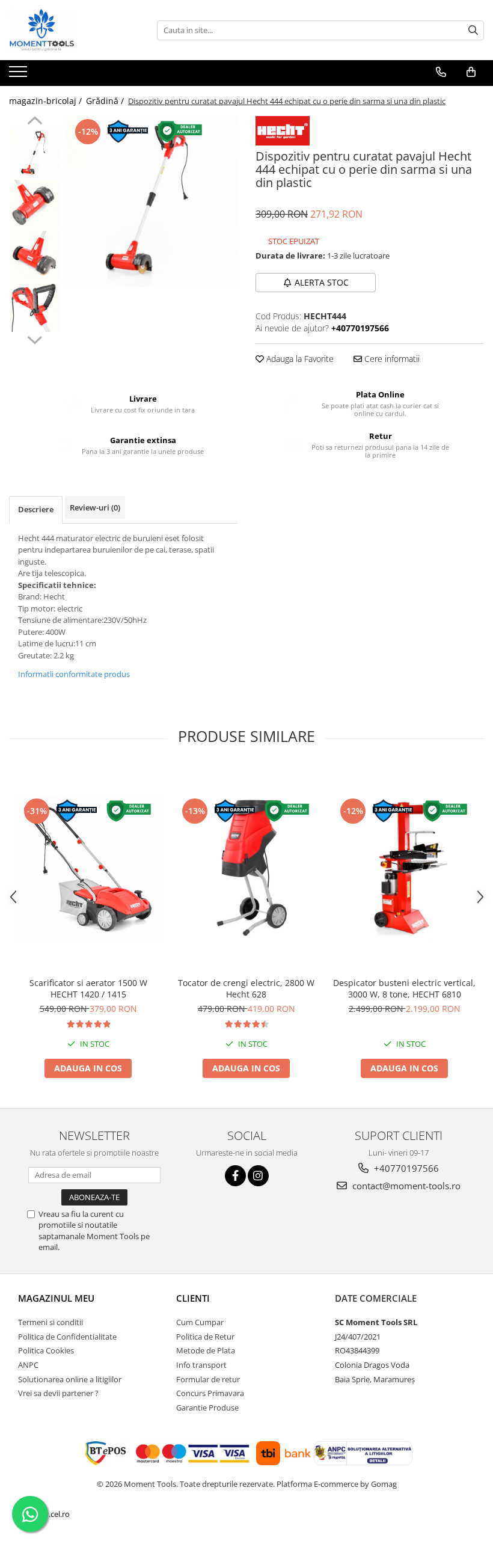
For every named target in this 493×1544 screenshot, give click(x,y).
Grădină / (106, 100)
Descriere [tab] (36, 509)
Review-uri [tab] (95, 507)
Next (35, 338)
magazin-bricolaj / (46, 100)
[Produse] (19, 75)
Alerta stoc (322, 282)
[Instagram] (258, 1175)
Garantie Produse (207, 1407)
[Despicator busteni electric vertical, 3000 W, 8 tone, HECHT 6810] (404, 868)
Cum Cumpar (200, 1322)
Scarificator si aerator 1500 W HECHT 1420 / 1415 (88, 988)
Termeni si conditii (50, 1322)
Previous (35, 122)
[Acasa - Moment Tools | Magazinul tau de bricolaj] (69, 30)
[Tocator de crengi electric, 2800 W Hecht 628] (246, 868)
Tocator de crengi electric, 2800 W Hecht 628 (246, 988)
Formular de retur (208, 1379)
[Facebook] (235, 1175)
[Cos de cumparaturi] (471, 72)
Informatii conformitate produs (74, 674)
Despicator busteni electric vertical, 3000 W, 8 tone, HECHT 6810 (404, 988)
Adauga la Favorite (299, 358)
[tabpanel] (151, 201)
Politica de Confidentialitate (67, 1336)
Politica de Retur (205, 1336)
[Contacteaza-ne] (441, 72)
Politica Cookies (46, 1350)
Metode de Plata (205, 1350)
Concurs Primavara (210, 1393)
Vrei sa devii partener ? (58, 1393)
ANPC (28, 1364)
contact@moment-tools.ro (405, 1186)
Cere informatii (391, 358)
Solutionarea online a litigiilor (69, 1379)
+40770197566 (405, 1168)
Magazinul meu (56, 1298)
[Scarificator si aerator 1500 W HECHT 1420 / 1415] (88, 868)
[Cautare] (473, 30)
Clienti (193, 1298)
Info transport (201, 1364)
